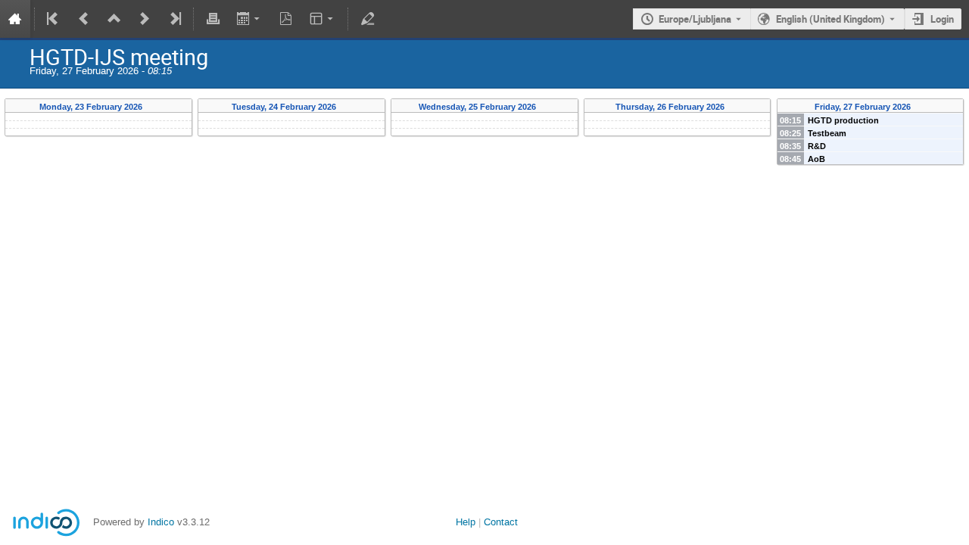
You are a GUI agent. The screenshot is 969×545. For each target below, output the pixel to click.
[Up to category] (114, 19)
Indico (161, 521)
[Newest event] (174, 19)
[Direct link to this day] (153, 107)
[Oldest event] (54, 19)
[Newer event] (144, 19)
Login (942, 19)
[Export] (249, 19)
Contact (501, 521)
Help (465, 521)
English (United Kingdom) (830, 19)
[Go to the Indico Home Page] (15, 19)
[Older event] (84, 19)
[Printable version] (213, 19)
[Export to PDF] (286, 19)
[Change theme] (322, 19)
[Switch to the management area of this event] (367, 19)
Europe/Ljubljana (695, 19)
